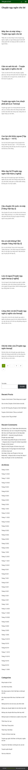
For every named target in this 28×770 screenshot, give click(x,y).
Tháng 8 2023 (5, 491)
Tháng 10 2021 (6, 565)
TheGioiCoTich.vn (11, 768)
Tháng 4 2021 (5, 591)
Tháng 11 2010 (6, 652)
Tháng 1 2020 (5, 634)
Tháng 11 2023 (6, 478)
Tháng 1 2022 (5, 552)
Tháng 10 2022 (6, 522)
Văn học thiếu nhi (6, 753)
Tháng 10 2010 (6, 656)
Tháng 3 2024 (5, 469)
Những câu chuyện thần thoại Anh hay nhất (13, 712)
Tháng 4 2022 (5, 539)
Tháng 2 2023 (5, 504)
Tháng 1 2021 (5, 604)
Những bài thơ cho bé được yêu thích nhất (13, 704)
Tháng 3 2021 (5, 595)
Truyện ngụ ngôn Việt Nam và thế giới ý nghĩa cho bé (14, 739)
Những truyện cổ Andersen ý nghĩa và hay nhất (14, 717)
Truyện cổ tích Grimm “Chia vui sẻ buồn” (12, 412)
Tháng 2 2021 (5, 600)
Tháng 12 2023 (6, 474)
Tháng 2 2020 (5, 630)
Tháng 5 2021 (5, 587)
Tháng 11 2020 (6, 613)
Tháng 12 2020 (6, 608)
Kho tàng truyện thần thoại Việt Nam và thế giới (13, 698)
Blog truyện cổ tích (7, 682)
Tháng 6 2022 (5, 530)
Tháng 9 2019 (5, 643)
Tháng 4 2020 (5, 621)
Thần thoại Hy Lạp (6, 721)
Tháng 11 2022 (6, 517)
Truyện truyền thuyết (7, 749)
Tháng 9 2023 (5, 487)
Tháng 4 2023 (5, 500)
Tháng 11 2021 (6, 561)
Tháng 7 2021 (5, 578)
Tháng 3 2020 (5, 626)
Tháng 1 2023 (5, 509)
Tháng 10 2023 (6, 482)
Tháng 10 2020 (6, 617)
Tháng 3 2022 (5, 543)
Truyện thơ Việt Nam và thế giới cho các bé (13, 745)
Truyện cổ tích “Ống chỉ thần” (9, 416)
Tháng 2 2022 (5, 548)
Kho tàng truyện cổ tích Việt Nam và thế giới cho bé (13, 692)
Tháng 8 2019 (5, 648)
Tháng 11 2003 (6, 669)
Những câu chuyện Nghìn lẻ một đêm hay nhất (14, 708)
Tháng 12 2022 (6, 513)
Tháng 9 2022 (5, 526)
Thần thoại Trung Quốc (8, 725)
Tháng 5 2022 (5, 535)
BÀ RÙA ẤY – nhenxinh (8, 435)
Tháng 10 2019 (6, 639)
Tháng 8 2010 (5, 665)
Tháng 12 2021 (6, 556)
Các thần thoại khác (7, 686)
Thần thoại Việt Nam (7, 730)
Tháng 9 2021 (5, 569)
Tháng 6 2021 (5, 582)
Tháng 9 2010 (5, 661)
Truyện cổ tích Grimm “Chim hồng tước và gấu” (14, 399)
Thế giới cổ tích (6, 1)
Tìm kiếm (4, 383)
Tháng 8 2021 (5, 574)
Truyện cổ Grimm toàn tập (8, 734)
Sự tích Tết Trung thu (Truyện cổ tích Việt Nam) (14, 408)
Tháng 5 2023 (5, 495)
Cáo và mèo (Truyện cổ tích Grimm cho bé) (13, 403)
